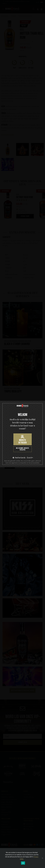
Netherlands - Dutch (23, 457)
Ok (23, 863)
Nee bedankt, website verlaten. (22, 449)
